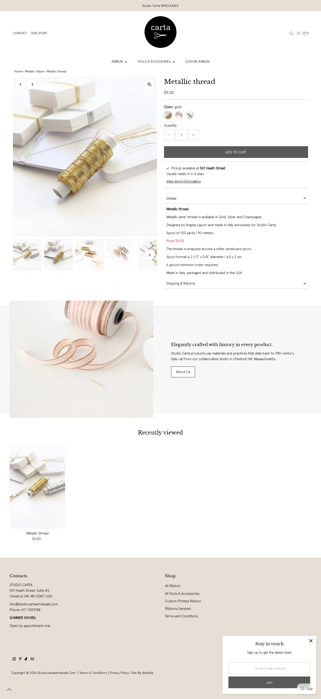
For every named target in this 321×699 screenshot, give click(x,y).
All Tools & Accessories (182, 593)
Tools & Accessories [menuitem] (154, 61)
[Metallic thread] (37, 487)
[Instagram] (14, 659)
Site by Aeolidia (142, 673)
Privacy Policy (119, 673)
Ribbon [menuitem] (118, 61)
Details (171, 198)
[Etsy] (32, 659)
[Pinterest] (20, 659)
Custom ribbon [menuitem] (197, 61)
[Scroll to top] (9, 689)
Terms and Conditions (181, 616)
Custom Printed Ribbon (183, 601)
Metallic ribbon (34, 71)
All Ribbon (172, 586)
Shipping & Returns (180, 283)
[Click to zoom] (149, 84)
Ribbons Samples (178, 608)
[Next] (32, 84)
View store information (183, 181)
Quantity (170, 125)
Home (18, 71)
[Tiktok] (25, 659)
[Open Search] (291, 33)
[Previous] (20, 84)
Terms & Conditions (93, 673)
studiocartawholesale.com (57, 673)
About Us (183, 372)
